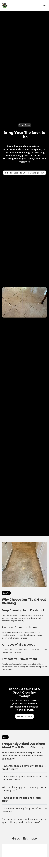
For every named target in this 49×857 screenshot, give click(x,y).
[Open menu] (44, 5)
